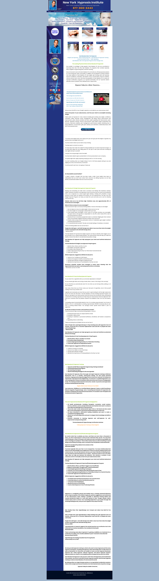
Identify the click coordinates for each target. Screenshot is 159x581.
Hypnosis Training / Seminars (76, 11)
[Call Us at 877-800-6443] (79, 5)
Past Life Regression (89, 11)
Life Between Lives (99, 11)
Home (49, 11)
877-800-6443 (55, 86)
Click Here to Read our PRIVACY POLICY (79, 574)
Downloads (108, 11)
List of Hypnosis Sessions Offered (60, 11)
